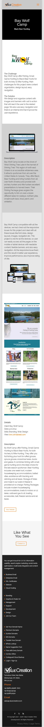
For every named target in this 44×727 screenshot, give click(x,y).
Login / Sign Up (11, 661)
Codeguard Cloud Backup (15, 657)
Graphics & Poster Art (13, 599)
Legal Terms (35, 724)
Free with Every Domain (14, 650)
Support (8, 606)
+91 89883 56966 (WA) (12, 688)
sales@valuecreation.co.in (13, 701)
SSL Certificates (11, 581)
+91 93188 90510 (9, 693)
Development (10, 609)
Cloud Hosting (11, 588)
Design (8, 612)
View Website (10, 509)
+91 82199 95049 (10, 691)
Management (10, 602)
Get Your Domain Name (14, 627)
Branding (9, 595)
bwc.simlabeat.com (17, 434)
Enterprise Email (11, 578)
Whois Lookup (11, 644)
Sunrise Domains (11, 633)
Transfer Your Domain (13, 640)
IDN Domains (10, 637)
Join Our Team (11, 616)
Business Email (11, 574)
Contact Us (21, 543)
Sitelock (8, 585)
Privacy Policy (22, 724)
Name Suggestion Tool (14, 647)
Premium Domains (12, 630)
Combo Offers (11, 654)
